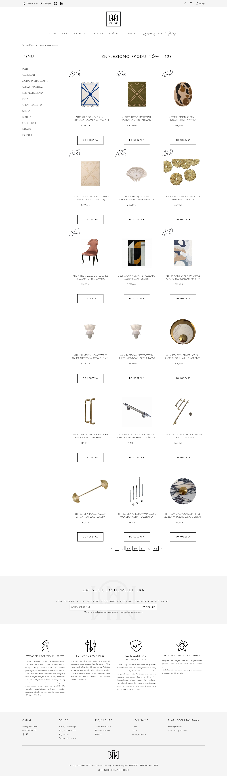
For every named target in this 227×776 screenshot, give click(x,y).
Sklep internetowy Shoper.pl (113, 770)
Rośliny (26, 117)
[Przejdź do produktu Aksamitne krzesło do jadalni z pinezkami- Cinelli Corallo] (90, 253)
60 (135, 548)
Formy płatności (175, 726)
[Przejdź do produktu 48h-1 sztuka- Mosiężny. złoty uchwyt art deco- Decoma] (90, 491)
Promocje (27, 135)
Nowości (27, 129)
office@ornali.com (30, 726)
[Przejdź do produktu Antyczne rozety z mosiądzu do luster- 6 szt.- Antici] (183, 173)
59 (128, 548)
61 (142, 548)
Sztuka (26, 111)
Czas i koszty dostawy (177, 730)
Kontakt (135, 730)
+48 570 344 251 (29, 730)
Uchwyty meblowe (32, 87)
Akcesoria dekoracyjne (35, 81)
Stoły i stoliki (29, 123)
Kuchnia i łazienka (32, 93)
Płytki (25, 99)
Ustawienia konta (102, 730)
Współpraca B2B (139, 734)
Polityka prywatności (67, 730)
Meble (25, 68)
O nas (134, 726)
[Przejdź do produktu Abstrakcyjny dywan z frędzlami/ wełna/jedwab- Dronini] (136, 253)
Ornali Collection (32, 105)
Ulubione (99, 734)
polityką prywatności (134, 612)
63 (155, 548)
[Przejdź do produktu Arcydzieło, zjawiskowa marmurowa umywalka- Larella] (136, 173)
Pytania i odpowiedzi (67, 738)
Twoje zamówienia (103, 726)
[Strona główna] (113, 18)
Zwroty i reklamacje (67, 726)
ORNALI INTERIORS (33, 695)
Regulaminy (64, 734)
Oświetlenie (28, 75)
